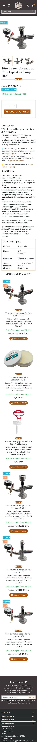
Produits (5, 712)
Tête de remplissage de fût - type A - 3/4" (18, 635)
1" (6, 167)
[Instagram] (9, 5)
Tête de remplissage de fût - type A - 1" (18, 571)
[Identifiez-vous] (28, 5)
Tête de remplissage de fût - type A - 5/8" (18, 314)
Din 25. (12, 167)
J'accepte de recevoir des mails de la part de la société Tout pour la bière (20, 701)
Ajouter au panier (17, 111)
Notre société (7, 716)
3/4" (3, 167)
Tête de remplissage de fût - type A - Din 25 (18, 506)
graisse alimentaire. (17, 161)
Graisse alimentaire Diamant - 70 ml (18, 378)
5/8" (31, 165)
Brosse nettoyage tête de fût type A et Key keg (18, 442)
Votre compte (7, 720)
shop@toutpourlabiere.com (23, 741)
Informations (7, 724)
